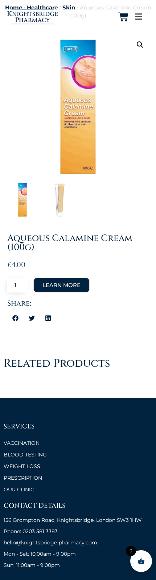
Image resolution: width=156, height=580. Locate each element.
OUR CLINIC (19, 489)
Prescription (23, 478)
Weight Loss (22, 466)
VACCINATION (22, 443)
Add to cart (61, 285)
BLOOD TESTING (25, 454)
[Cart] (123, 16)
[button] (138, 17)
